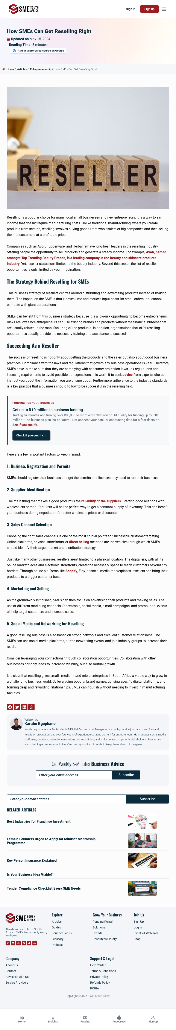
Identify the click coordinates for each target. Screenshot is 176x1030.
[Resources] (119, 1017)
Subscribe (126, 775)
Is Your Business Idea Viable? (30, 874)
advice (128, 375)
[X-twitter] (8, 943)
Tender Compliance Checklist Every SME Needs (44, 888)
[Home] (22, 1017)
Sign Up (153, 1021)
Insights (53, 1021)
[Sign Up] (153, 1017)
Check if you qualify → (31, 435)
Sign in (130, 9)
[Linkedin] (13, 943)
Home (22, 1021)
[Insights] (53, 1017)
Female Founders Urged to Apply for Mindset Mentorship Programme (51, 841)
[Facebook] (24, 943)
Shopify (71, 571)
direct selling (79, 542)
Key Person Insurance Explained (32, 860)
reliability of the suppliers (101, 501)
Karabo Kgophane (40, 722)
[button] (163, 9)
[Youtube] (34, 943)
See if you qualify (24, 425)
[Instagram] (18, 943)
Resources (119, 1021)
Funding (85, 1021)
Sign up (149, 9)
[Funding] (85, 1017)
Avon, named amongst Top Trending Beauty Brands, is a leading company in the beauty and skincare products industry (86, 258)
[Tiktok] (29, 943)
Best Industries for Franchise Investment (39, 821)
